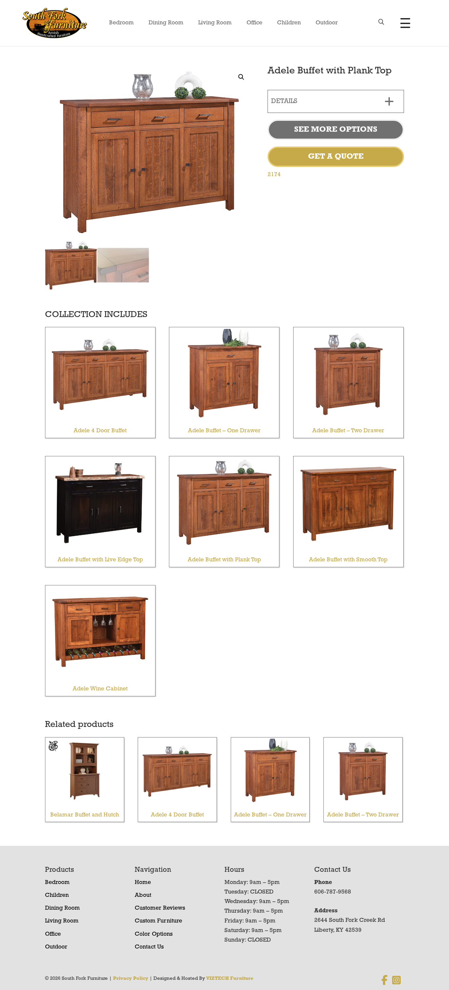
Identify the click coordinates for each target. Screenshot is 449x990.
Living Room (215, 23)
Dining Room (166, 23)
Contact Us (149, 947)
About (143, 895)
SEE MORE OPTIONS (335, 130)
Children (289, 23)
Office (254, 23)
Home (143, 883)
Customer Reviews (160, 908)
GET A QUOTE (336, 157)
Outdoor (327, 23)
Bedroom (121, 23)
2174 (274, 175)
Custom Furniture (158, 921)
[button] (241, 77)
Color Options (154, 934)
